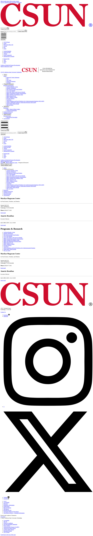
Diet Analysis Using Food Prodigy (14, 89)
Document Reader (7, 531)
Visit (4, 60)
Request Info (6, 58)
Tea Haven (8, 100)
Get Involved (6, 118)
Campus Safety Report (8, 529)
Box (4, 47)
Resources (6, 106)
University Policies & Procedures (11, 511)
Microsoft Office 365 (8, 44)
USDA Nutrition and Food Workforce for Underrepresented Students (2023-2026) (25, 101)
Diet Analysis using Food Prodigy (11, 235)
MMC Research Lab (11, 96)
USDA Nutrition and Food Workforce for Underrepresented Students (19, 248)
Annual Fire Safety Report (9, 528)
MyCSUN (3, 39)
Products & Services (8, 111)
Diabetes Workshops (11, 88)
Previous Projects (10, 98)
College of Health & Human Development (10, 65)
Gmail (4, 43)
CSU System (6, 532)
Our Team (8, 80)
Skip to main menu (5, 1)
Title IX (5, 521)
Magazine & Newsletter (11, 117)
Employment (6, 506)
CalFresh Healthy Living (12, 86)
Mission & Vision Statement (12, 77)
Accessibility (6, 502)
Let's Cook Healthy (10, 90)
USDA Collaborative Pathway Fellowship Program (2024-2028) (21, 102)
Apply (4, 61)
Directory (5, 503)
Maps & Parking (7, 507)
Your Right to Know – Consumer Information (13, 513)
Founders (8, 82)
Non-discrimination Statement (10, 524)
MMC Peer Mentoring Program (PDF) (12, 241)
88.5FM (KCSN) (7, 510)
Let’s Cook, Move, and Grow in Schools (15, 92)
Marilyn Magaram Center (6, 66)
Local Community (7, 55)
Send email (3, 212)
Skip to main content (14, 1)
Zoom (4, 48)
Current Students (7, 51)
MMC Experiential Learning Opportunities (16, 93)
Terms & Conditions (8, 523)
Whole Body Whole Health (12, 103)
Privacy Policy (6, 525)
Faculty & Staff (7, 52)
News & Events (7, 114)
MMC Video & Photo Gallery (13, 109)
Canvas (5, 46)
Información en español (8, 56)
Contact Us (3, 312)
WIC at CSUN (9, 105)
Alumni (5, 53)
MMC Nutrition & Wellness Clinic (11, 240)
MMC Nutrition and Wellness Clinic (14, 94)
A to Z (4, 501)
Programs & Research (8, 84)
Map (7, 78)
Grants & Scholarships (11, 110)
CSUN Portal (6, 42)
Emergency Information (8, 505)
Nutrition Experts (7, 113)
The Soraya (6, 509)
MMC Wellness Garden (11, 97)
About (5, 74)
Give (4, 62)
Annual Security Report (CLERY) (11, 527)
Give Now (3, 516)
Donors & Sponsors (10, 81)
